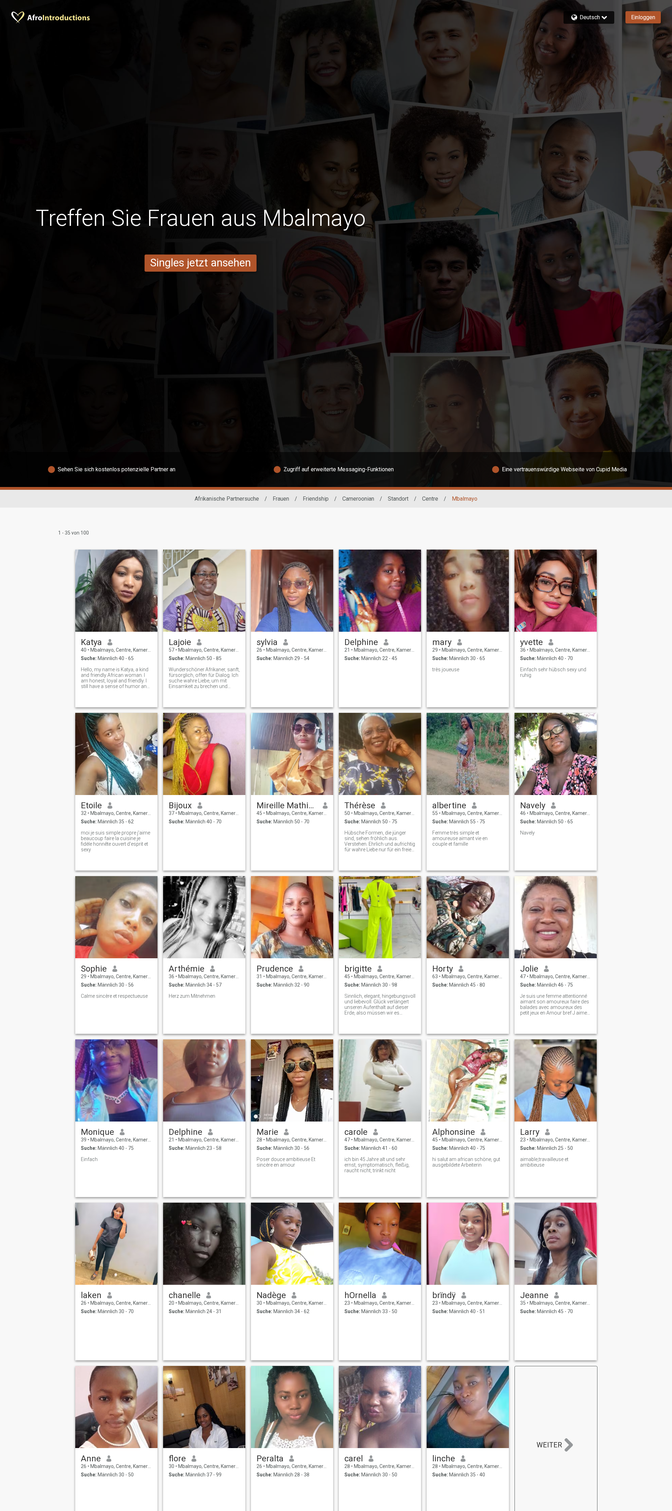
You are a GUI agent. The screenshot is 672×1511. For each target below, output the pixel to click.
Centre (430, 498)
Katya (91, 642)
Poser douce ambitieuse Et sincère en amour (286, 1162)
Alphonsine (453, 1132)
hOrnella (360, 1295)
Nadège (271, 1295)
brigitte (358, 969)
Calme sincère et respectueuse (114, 996)
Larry (529, 1132)
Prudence (275, 969)
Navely (532, 805)
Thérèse (359, 805)
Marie (267, 1132)
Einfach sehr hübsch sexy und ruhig (553, 672)
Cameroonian (358, 498)
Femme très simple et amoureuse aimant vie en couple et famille (460, 838)
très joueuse (445, 669)
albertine (449, 805)
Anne (91, 1458)
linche (443, 1458)
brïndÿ (444, 1295)
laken (91, 1295)
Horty (442, 969)
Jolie (529, 969)
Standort (398, 498)
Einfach (89, 1159)
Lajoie (180, 642)
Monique (97, 1132)
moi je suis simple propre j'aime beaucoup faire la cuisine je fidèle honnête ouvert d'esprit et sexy (115, 841)
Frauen (281, 498)
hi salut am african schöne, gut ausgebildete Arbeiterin (466, 1162)
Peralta (270, 1458)
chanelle (185, 1295)
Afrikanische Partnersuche (227, 498)
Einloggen (643, 17)
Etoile (91, 805)
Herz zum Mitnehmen (192, 996)
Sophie (94, 969)
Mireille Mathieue (287, 805)
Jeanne (534, 1295)
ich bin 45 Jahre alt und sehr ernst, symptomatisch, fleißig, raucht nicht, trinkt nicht (377, 1164)
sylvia (267, 642)
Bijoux (180, 805)
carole (356, 1132)
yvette (531, 642)
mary (441, 642)
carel (353, 1458)
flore (177, 1458)
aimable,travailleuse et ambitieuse (544, 1162)
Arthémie (186, 969)
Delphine (361, 642)
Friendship (316, 498)
